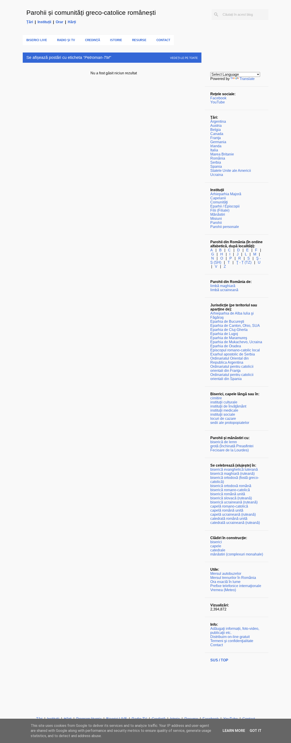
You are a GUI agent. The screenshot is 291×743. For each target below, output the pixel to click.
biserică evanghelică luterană (234, 469)
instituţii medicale (224, 410)
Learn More (234, 730)
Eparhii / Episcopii (225, 206)
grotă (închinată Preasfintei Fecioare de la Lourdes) (231, 448)
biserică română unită (227, 494)
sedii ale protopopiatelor (229, 423)
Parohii (216, 223)
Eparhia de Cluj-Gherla (229, 330)
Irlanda (215, 146)
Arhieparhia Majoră (225, 194)
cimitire (216, 398)
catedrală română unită (228, 518)
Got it (255, 730)
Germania (218, 142)
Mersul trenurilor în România (233, 578)
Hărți (72, 22)
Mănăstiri (217, 214)
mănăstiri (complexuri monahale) (236, 554)
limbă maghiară (222, 286)
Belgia (215, 130)
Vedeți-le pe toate (184, 58)
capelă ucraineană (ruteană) (233, 514)
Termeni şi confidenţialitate (231, 641)
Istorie (116, 40)
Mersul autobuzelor (225, 573)
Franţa (215, 138)
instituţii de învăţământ (228, 406)
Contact (163, 40)
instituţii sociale (222, 414)
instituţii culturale (223, 402)
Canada (216, 134)
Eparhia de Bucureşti (227, 321)
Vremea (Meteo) (223, 590)
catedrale (217, 550)
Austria (216, 126)
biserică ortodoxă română (230, 486)
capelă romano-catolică (229, 506)
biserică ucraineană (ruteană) (234, 502)
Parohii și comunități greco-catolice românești (91, 12)
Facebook (218, 98)
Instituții (44, 22)
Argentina (218, 121)
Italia (214, 150)
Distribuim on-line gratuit (230, 637)
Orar (59, 22)
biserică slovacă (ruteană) (231, 498)
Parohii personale (224, 227)
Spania (216, 166)
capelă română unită (226, 510)
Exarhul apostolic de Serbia (232, 354)
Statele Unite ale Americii (230, 171)
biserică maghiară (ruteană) (232, 473)
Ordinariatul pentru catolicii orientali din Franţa (231, 369)
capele (215, 546)
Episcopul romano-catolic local (235, 350)
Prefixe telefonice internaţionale (235, 586)
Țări (29, 22)
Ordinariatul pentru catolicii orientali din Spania (231, 377)
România (217, 158)
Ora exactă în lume (225, 582)
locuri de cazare (223, 418)
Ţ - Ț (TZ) (243, 262)
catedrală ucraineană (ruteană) (235, 523)
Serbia (215, 162)
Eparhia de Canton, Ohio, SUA (235, 326)
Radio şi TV (66, 40)
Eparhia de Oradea (225, 346)
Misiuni (216, 218)
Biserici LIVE (36, 40)
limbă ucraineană (224, 290)
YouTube (217, 102)
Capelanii (218, 198)
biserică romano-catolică (230, 490)
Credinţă (92, 40)
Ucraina (216, 175)
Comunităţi (219, 202)
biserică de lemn (223, 442)
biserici (216, 542)
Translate (247, 79)
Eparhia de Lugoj (224, 334)
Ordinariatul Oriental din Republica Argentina (229, 360)
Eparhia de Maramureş (228, 338)
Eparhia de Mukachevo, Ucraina (236, 342)
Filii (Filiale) (219, 210)
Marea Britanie (222, 154)
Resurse (139, 40)
